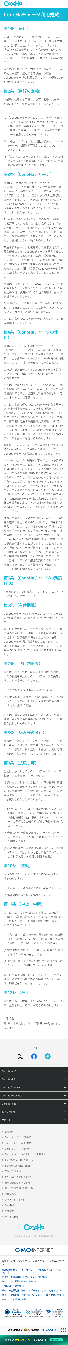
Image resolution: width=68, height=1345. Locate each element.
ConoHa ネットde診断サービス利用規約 (25, 1154)
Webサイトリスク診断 (37, 1277)
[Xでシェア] (20, 1056)
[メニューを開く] (61, 3)
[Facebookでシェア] (34, 1056)
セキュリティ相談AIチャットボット (19, 1281)
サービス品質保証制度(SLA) (19, 1188)
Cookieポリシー (13, 1205)
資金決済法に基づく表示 (17, 1182)
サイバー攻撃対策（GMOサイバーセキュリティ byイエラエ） (32, 1290)
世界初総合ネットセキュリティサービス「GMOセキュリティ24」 (31, 1271)
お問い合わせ (12, 1193)
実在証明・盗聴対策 (12, 1285)
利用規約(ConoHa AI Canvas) (20, 1159)
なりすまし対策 (54, 1294)
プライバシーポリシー (16, 1199)
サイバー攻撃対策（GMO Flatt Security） (22, 1294)
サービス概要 (12, 1216)
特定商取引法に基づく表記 (18, 1176)
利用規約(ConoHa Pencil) (18, 1165)
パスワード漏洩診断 (12, 1277)
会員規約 (9, 1131)
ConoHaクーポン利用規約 (18, 1148)
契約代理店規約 (13, 1171)
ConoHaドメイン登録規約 (18, 1137)
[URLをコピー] (48, 1056)
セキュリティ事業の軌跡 (14, 1299)
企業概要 (9, 1210)
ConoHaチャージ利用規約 (18, 1142)
